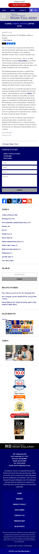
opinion (29, 93)
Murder (6, 226)
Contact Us (23, 10)
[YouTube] (24, 201)
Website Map (19, 521)
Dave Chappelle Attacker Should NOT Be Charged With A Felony (19, 297)
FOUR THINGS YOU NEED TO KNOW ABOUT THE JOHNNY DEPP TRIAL (19, 303)
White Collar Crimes (9, 245)
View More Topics (8, 260)
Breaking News (8, 219)
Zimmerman (7, 253)
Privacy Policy (19, 504)
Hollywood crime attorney (11, 249)
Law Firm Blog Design (19, 551)
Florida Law (7, 234)
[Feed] (29, 201)
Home (4, 10)
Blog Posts (20, 526)
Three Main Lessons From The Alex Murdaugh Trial (18, 293)
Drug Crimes (9, 132)
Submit (19, 190)
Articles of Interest (9, 215)
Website (13, 10)
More (35, 10)
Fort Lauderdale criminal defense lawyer (16, 222)
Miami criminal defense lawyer (12, 241)
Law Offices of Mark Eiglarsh (24, 546)
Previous (5, 144)
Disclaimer (19, 510)
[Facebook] (4, 201)
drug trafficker (23, 60)
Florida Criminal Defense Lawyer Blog (19, 16)
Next (16, 144)
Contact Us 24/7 (19, 3)
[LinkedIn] (14, 201)
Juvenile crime (7, 257)
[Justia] (19, 201)
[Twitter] (9, 201)
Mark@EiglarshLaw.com (22, 465)
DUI (4, 230)
